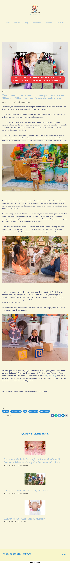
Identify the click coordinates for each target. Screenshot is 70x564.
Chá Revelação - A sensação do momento (24, 518)
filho (25, 411)
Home (8, 23)
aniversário (5, 411)
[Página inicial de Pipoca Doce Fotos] (35, 10)
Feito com (35, 562)
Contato (27, 554)
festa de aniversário (16, 411)
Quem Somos (36, 23)
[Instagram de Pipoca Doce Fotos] (64, 554)
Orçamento (48, 23)
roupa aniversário (44, 411)
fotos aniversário (33, 411)
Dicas (3, 91)
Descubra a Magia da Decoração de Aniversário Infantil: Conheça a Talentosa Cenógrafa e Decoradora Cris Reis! (32, 461)
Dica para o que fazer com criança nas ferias (26, 490)
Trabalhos (17, 23)
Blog (26, 23)
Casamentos (60, 23)
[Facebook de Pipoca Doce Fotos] (62, 554)
